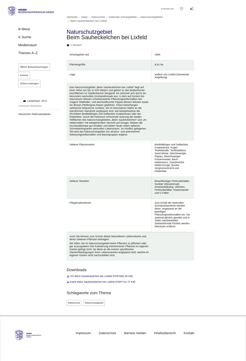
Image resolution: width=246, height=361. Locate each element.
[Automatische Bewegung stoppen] (19, 100)
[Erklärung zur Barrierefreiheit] (192, 8)
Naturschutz (74, 303)
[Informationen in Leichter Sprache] (181, 8)
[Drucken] (108, 45)
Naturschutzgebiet (94, 303)
